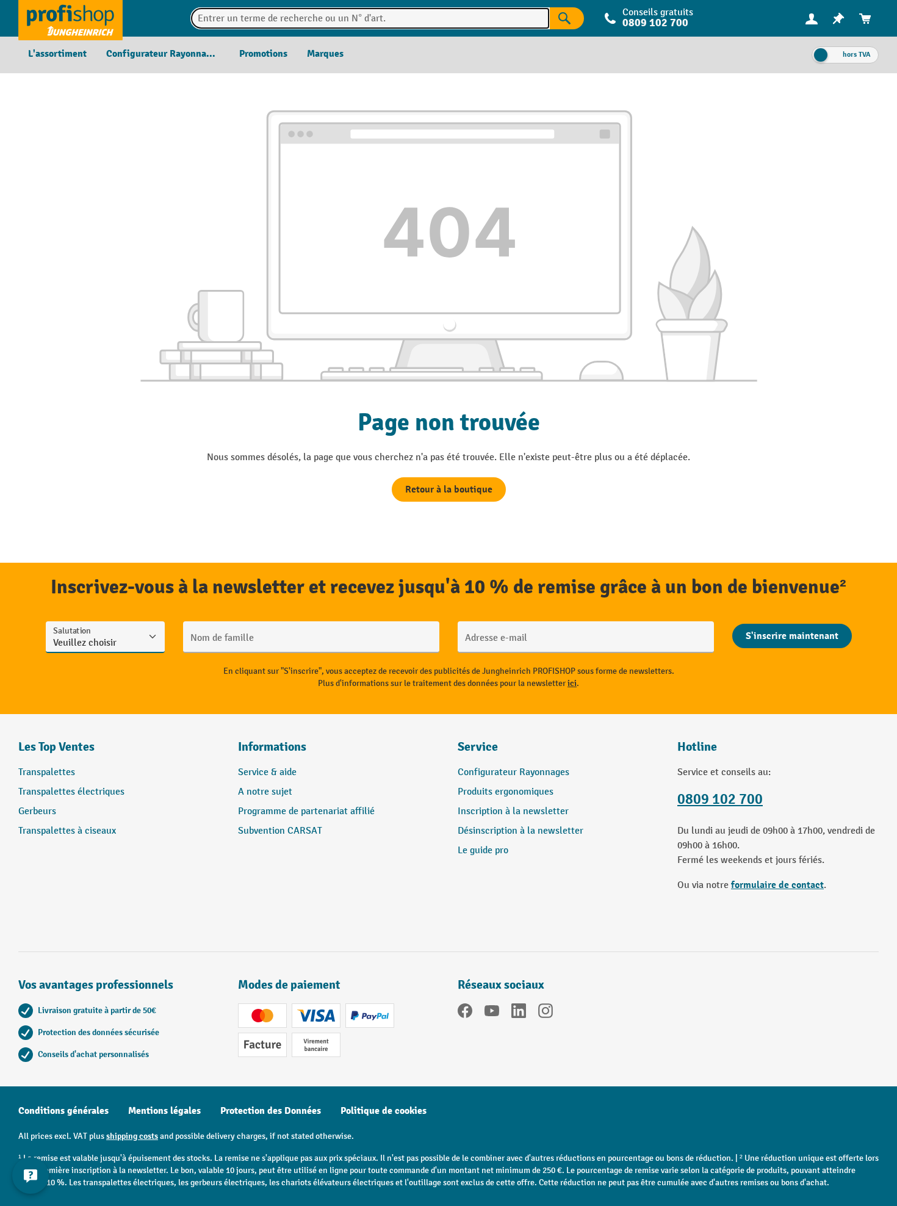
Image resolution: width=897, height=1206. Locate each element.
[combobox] (370, 18)
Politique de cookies (383, 1111)
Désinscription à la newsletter (520, 831)
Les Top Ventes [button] (56, 746)
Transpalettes (46, 772)
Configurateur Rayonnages (513, 772)
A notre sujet (265, 792)
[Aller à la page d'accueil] (70, 18)
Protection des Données (270, 1111)
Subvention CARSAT (280, 831)
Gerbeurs (37, 811)
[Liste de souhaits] (838, 19)
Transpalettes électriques (71, 792)
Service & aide (267, 772)
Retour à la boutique (448, 489)
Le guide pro (483, 850)
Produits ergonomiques (505, 792)
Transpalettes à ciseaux (67, 831)
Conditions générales (63, 1111)
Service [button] (478, 746)
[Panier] (865, 19)
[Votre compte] (811, 18)
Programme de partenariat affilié (306, 811)
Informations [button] (272, 746)
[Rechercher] (567, 18)
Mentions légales (164, 1111)
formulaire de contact (777, 885)
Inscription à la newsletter (513, 811)
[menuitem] (811, 19)
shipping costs (132, 1136)
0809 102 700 (720, 799)
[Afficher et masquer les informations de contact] (30, 1175)
